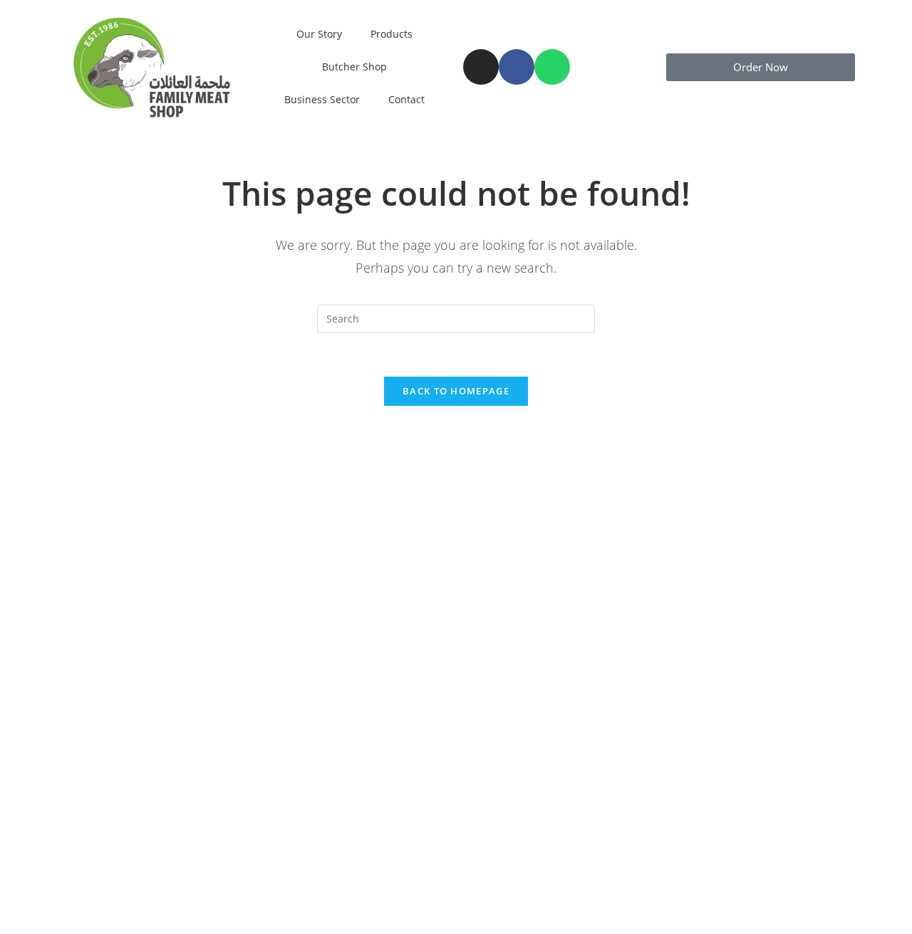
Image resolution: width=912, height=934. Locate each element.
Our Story (319, 34)
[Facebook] (516, 67)
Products (391, 34)
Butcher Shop (354, 66)
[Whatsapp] (552, 67)
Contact (406, 99)
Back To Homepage (456, 390)
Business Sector (322, 99)
